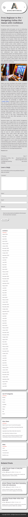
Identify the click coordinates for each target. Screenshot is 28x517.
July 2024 (4, 288)
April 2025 (4, 267)
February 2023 (5, 327)
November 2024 (5, 278)
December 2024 (5, 276)
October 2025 (5, 253)
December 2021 (5, 351)
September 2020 (5, 379)
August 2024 (5, 285)
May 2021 (4, 360)
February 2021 (5, 367)
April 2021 (4, 362)
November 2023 (5, 306)
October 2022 (5, 337)
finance (3, 402)
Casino (3, 399)
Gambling (4, 404)
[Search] (25, 7)
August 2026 (5, 234)
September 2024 (5, 283)
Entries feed (4, 450)
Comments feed (5, 452)
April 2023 (4, 323)
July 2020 (4, 383)
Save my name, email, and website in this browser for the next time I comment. (14, 213)
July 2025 (4, 260)
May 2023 (4, 320)
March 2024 (4, 297)
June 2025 (4, 262)
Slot (7, 150)
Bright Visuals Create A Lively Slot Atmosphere (11, 425)
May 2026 (4, 236)
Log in (3, 448)
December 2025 (5, 248)
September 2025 (5, 255)
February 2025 (5, 271)
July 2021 (4, 355)
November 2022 (5, 334)
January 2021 (5, 369)
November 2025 (5, 250)
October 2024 (5, 281)
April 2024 (4, 295)
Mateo (16, 25)
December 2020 (5, 372)
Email (2, 200)
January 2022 (5, 348)
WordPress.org (5, 455)
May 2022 (4, 341)
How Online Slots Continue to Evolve (9, 433)
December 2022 (5, 332)
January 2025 (5, 274)
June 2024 (4, 290)
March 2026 (4, 241)
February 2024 (5, 299)
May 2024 (4, 292)
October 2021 (5, 353)
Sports (3, 413)
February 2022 (5, 346)
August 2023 (5, 313)
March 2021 (4, 365)
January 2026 (5, 246)
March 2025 (4, 269)
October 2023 (5, 309)
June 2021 (4, 358)
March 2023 (4, 325)
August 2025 (5, 257)
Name (2, 193)
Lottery (3, 406)
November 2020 (5, 374)
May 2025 (4, 264)
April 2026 (4, 239)
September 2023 (5, 311)
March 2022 (4, 344)
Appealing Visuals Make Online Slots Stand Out (11, 431)
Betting (3, 397)
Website (3, 206)
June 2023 (4, 318)
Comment (3, 175)
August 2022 (5, 339)
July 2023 (4, 316)
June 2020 (4, 386)
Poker (3, 409)
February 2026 (5, 243)
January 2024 (5, 302)
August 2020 (5, 381)
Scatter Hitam (5, 101)
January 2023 (5, 330)
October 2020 (5, 376)
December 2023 (5, 304)
